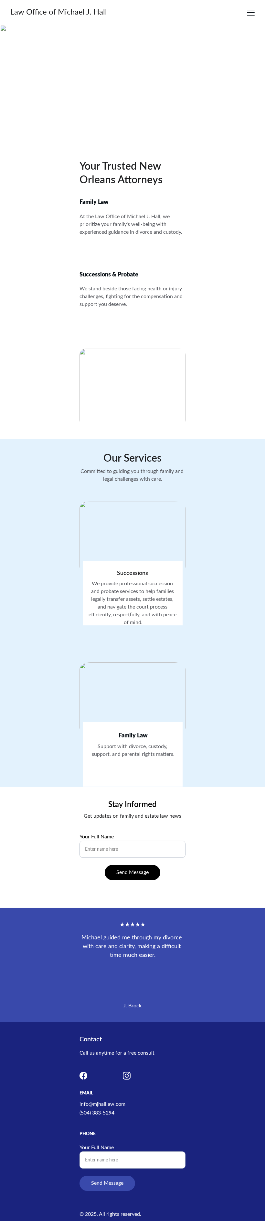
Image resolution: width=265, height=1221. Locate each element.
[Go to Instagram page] (127, 1076)
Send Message (132, 872)
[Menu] (251, 13)
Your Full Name (97, 836)
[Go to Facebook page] (83, 1076)
